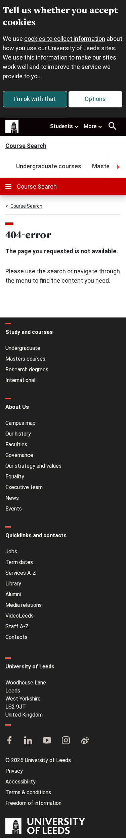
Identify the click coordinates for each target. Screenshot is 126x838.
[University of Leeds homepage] (12, 126)
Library (13, 583)
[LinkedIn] (28, 741)
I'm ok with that (35, 98)
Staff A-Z (17, 626)
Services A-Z (20, 573)
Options (95, 98)
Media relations (23, 605)
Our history (18, 434)
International (20, 380)
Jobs (11, 551)
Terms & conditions (28, 792)
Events (13, 508)
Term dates (19, 562)
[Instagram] (65, 741)
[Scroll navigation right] (118, 167)
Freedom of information (33, 803)
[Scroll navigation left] (8, 167)
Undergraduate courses (48, 166)
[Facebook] (9, 741)
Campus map (20, 423)
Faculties (16, 444)
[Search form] (112, 126)
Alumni (13, 594)
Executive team (24, 487)
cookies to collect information (64, 38)
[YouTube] (47, 741)
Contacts (16, 637)
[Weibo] (84, 741)
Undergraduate (22, 348)
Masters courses (25, 359)
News (12, 498)
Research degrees (26, 369)
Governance (19, 455)
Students (61, 126)
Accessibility (20, 781)
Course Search (25, 146)
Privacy (14, 771)
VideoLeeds (19, 616)
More (90, 126)
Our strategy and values (33, 466)
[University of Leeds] (45, 826)
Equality (14, 476)
